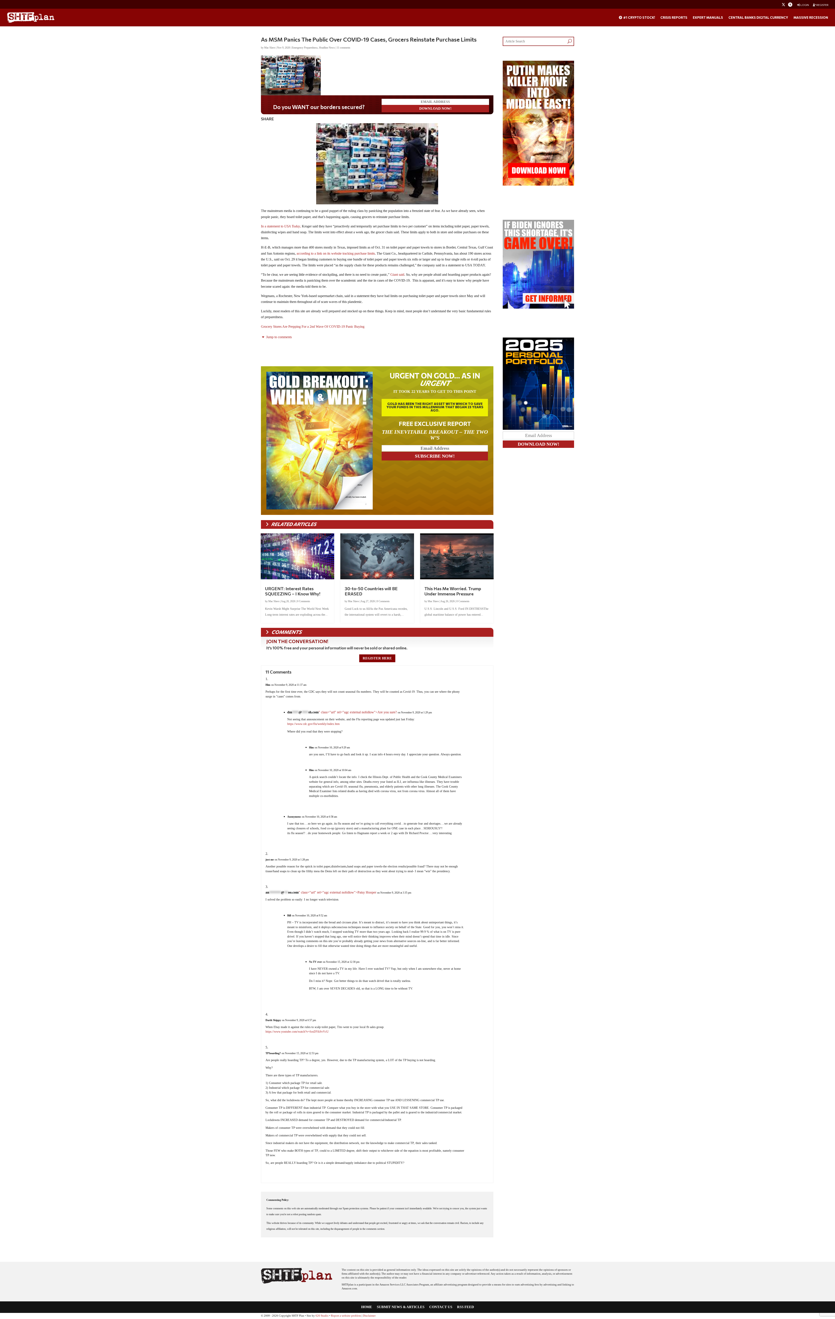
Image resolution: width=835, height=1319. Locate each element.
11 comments (343, 47)
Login (804, 4)
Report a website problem (346, 1315)
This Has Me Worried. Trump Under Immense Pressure (452, 591)
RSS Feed (465, 1307)
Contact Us (440, 1307)
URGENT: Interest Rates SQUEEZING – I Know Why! (292, 591)
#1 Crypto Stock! (639, 17)
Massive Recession (810, 17)
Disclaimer (369, 1315)
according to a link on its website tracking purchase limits (336, 253)
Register (822, 4)
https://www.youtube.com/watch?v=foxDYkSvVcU (297, 1031)
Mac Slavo (269, 47)
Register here (377, 658)
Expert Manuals (708, 17)
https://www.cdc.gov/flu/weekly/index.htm (313, 724)
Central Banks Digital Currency (758, 17)
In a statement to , (281, 226)
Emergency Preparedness (305, 47)
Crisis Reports (673, 17)
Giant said (396, 274)
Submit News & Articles (400, 1307)
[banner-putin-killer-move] (538, 184)
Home (366, 1307)
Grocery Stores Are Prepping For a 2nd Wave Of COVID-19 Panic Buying (312, 326)
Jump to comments (278, 337)
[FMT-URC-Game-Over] (538, 307)
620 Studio (322, 1315)
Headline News (327, 47)
